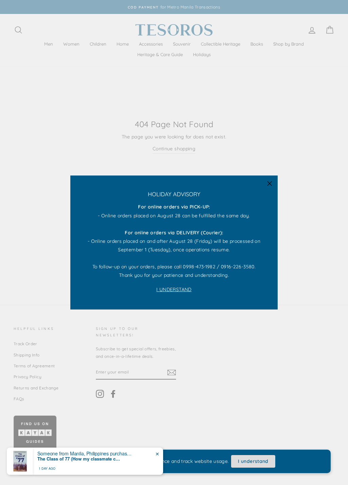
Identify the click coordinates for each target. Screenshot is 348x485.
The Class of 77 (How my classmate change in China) (79, 459)
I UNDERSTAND (173, 289)
